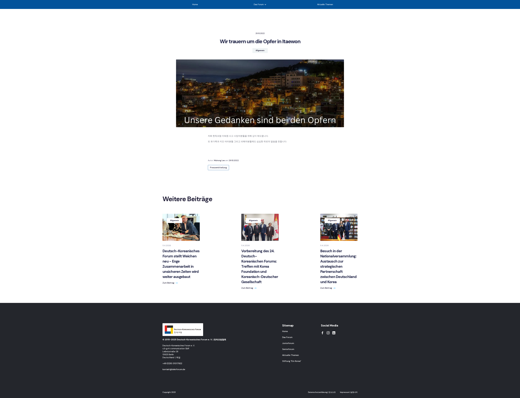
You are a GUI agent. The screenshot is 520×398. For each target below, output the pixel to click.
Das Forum (287, 337)
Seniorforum (288, 349)
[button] (260, 4)
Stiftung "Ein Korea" (291, 361)
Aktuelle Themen (325, 4)
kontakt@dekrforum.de (173, 369)
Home (195, 4)
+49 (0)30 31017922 (172, 363)
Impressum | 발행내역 (349, 392)
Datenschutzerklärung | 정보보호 (322, 392)
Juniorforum (288, 343)
